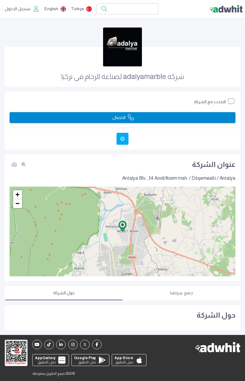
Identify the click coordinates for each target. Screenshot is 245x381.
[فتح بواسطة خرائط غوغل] (14, 164)
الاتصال (118, 117)
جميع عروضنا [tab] (181, 292)
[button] (122, 226)
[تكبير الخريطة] (23, 164)
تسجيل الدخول (17, 8)
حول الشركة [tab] (63, 292)
